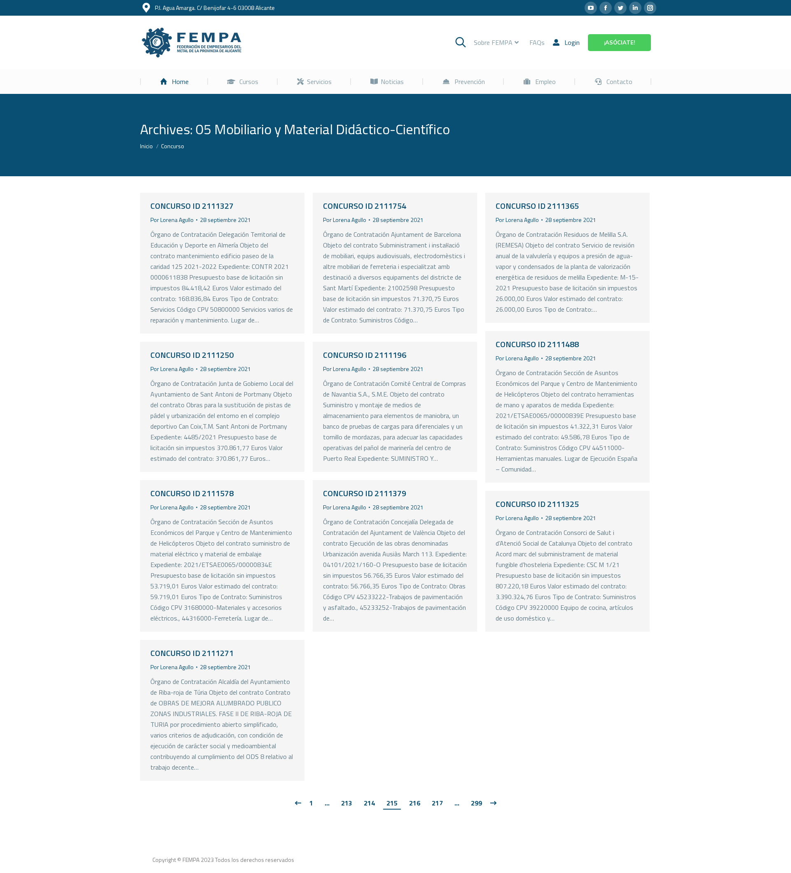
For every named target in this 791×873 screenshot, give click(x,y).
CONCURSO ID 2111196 (364, 354)
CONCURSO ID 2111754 (364, 205)
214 (369, 803)
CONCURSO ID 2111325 (537, 503)
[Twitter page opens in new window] (620, 8)
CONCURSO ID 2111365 (537, 205)
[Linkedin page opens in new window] (635, 8)
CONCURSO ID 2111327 (192, 205)
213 (346, 803)
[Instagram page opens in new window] (650, 8)
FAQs (537, 42)
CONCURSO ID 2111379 (364, 493)
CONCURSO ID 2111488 (537, 344)
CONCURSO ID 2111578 (192, 493)
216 (414, 803)
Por (172, 219)
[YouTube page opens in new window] (591, 8)
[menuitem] (174, 81)
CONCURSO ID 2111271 (192, 653)
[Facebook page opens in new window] (605, 8)
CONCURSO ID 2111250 (192, 354)
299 (476, 803)
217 (437, 803)
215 (392, 803)
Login (572, 42)
